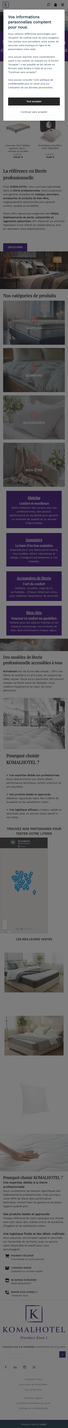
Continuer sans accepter (34, 112)
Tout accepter (34, 101)
